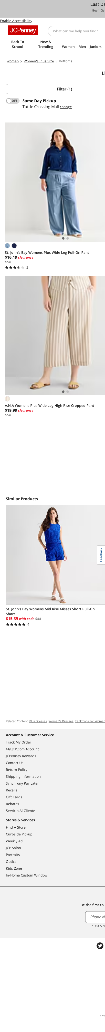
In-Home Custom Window (26, 875)
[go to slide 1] (63, 238)
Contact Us (14, 762)
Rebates (12, 803)
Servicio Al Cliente (20, 810)
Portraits (13, 854)
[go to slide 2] (67, 238)
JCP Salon (13, 847)
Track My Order (18, 742)
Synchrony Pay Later (22, 783)
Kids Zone (14, 868)
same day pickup (39, 100)
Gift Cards (14, 797)
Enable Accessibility (16, 20)
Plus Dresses (38, 721)
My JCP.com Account (22, 749)
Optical (12, 861)
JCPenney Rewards (21, 756)
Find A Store (16, 827)
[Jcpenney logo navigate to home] (23, 30)
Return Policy (16, 769)
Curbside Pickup (19, 834)
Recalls (11, 790)
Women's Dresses (61, 721)
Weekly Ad (14, 841)
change (66, 106)
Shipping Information (23, 776)
